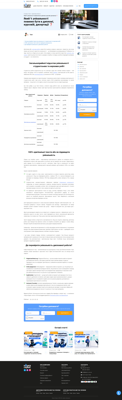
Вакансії (42, 373)
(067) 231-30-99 (44, 1)
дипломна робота (39, 74)
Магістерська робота (67, 367)
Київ (41, 393)
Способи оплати (68, 6)
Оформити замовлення (45, 380)
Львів (44, 393)
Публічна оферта (44, 378)
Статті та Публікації (84, 76)
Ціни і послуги (37, 6)
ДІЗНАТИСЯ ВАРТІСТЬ (91, 6)
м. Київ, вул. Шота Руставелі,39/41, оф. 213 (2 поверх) (90, 378)
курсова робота (36, 49)
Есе (62, 378)
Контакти (59, 6)
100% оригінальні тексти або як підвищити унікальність (38, 43)
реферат (55, 72)
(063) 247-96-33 (30, 1)
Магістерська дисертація (30, 122)
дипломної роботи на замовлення (59, 295)
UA (77, 6)
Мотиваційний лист (66, 380)
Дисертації (82, 66)
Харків (50, 393)
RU (79, 6)
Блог (41, 383)
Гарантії (46, 6)
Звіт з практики (83, 68)
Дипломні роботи (83, 64)
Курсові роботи (83, 70)
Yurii (31, 34)
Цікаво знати (82, 78)
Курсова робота (65, 373)
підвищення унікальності (66, 182)
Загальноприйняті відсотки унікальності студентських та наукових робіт (42, 41)
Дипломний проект (66, 370)
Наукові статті (65, 383)
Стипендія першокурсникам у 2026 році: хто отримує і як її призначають (88, 48)
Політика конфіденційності (46, 375)
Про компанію (43, 367)
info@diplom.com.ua (87, 372)
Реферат (81, 74)
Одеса (47, 393)
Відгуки (51, 6)
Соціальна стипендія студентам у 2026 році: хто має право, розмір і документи (89, 54)
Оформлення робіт (83, 72)
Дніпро (37, 393)
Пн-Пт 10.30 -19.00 (86, 374)
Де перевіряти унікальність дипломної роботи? (36, 44)
